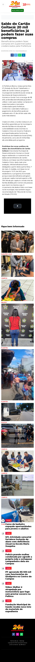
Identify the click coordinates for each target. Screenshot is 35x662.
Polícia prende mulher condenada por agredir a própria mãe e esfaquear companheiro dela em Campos (18, 559)
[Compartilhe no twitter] (16, 55)
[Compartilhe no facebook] (12, 55)
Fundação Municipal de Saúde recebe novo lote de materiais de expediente (18, 608)
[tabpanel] (17, 291)
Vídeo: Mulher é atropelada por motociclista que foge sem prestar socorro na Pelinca (18, 591)
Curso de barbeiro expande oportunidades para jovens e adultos (18, 526)
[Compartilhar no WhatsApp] (19, 55)
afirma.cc (23, 644)
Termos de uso (14, 640)
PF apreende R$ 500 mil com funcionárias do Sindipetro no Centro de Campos (18, 575)
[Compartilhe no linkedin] (23, 55)
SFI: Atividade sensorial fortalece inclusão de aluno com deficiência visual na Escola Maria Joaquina (18, 541)
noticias (8, 520)
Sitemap (21, 640)
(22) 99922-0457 (18, 10)
